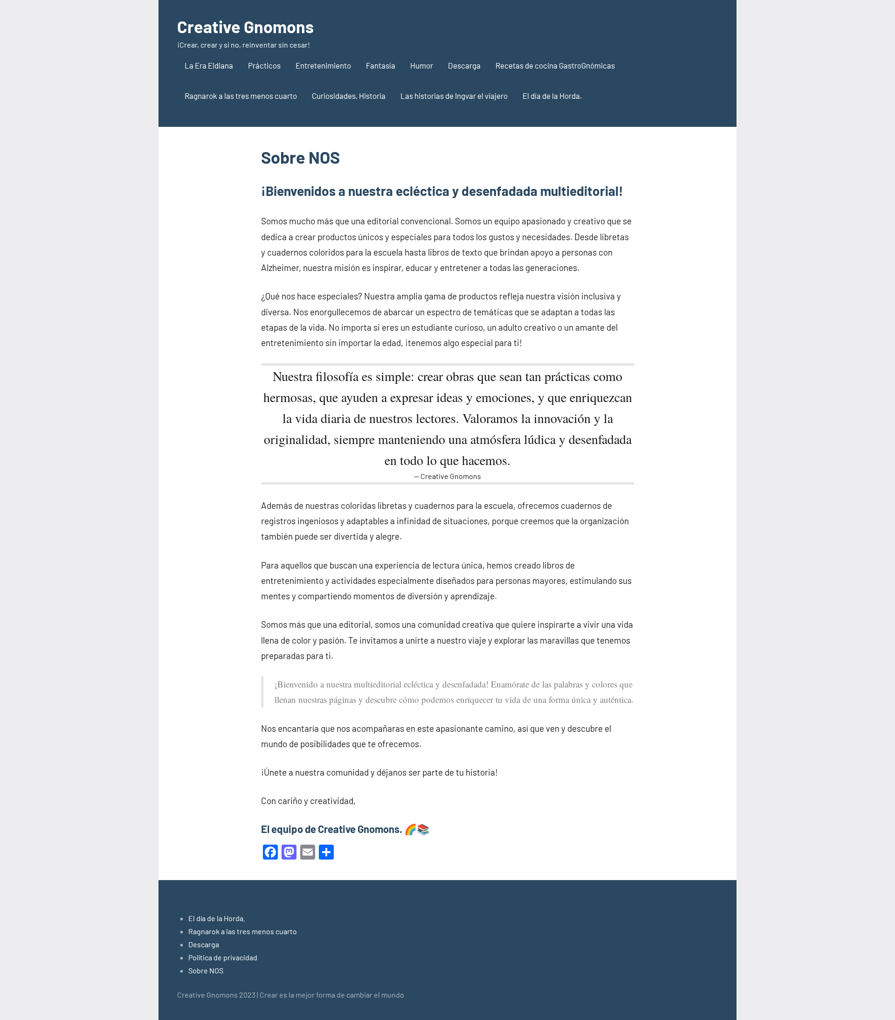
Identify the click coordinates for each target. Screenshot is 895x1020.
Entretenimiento (323, 65)
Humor (421, 65)
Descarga (464, 65)
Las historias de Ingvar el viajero (454, 95)
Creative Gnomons (245, 26)
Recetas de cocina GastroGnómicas (555, 65)
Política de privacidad (222, 957)
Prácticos (264, 65)
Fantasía (380, 65)
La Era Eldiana (209, 65)
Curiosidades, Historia (349, 95)
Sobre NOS (205, 970)
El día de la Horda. (552, 95)
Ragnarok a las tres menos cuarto (241, 95)
